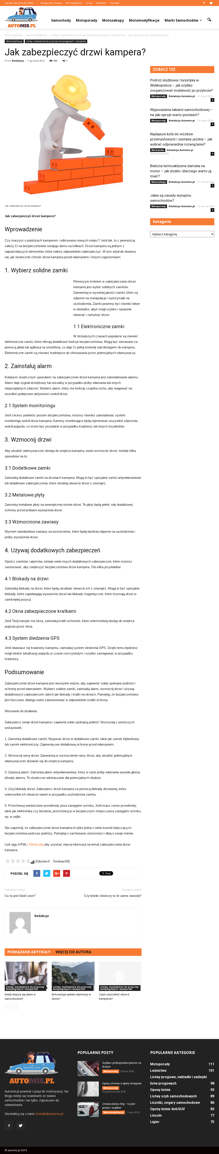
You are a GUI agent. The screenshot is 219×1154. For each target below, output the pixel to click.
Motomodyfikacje (144, 20)
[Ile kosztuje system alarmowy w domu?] (73, 976)
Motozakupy (113, 20)
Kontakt (114, 2)
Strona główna (74, 2)
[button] (209, 20)
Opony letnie (160, 1090)
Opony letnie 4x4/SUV (167, 1109)
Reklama (101, 2)
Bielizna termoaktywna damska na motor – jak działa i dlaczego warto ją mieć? (180, 171)
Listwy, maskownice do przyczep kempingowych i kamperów (56, 41)
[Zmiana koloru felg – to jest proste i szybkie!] (88, 1109)
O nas (89, 2)
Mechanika (157, 150)
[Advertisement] (37, 307)
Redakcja (18, 60)
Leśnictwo (158, 1071)
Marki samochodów (181, 20)
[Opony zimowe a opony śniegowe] (88, 1089)
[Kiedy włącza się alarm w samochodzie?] (26, 976)
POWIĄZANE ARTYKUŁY (28, 951)
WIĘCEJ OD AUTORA (73, 951)
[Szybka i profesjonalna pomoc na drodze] (88, 1068)
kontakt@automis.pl (49, 1114)
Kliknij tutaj (36, 844)
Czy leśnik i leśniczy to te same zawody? (113, 896)
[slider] (17, 861)
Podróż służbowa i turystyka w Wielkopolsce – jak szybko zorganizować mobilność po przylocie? (181, 85)
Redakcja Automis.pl (182, 96)
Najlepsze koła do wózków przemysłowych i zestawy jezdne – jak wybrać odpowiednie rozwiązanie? (181, 139)
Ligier (155, 1122)
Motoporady (86, 20)
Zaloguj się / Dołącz (51, 2)
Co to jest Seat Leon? (20, 896)
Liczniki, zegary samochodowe (175, 1103)
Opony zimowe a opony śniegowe (122, 1083)
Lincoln (156, 1115)
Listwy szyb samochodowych (173, 1096)
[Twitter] (211, 3)
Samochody (61, 20)
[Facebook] (204, 3)
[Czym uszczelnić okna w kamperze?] (120, 976)
